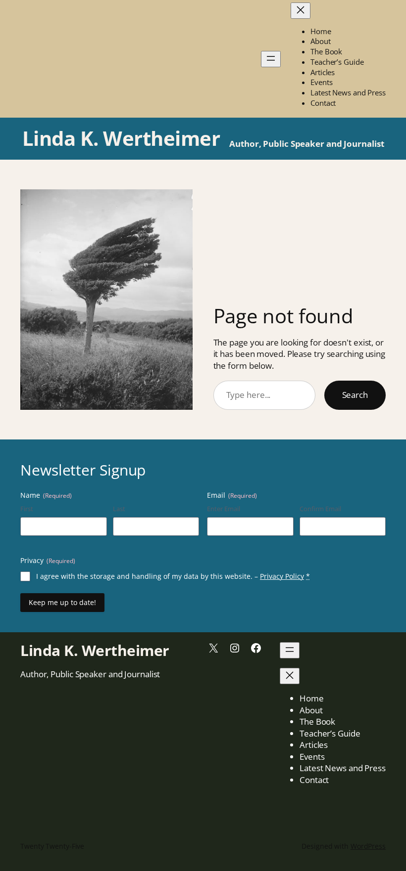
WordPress (368, 846)
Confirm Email (320, 508)
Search (355, 394)
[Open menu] (271, 59)
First (26, 508)
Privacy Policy (282, 576)
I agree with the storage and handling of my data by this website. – (173, 576)
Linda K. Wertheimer (121, 138)
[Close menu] (300, 10)
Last (119, 508)
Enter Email (223, 508)
